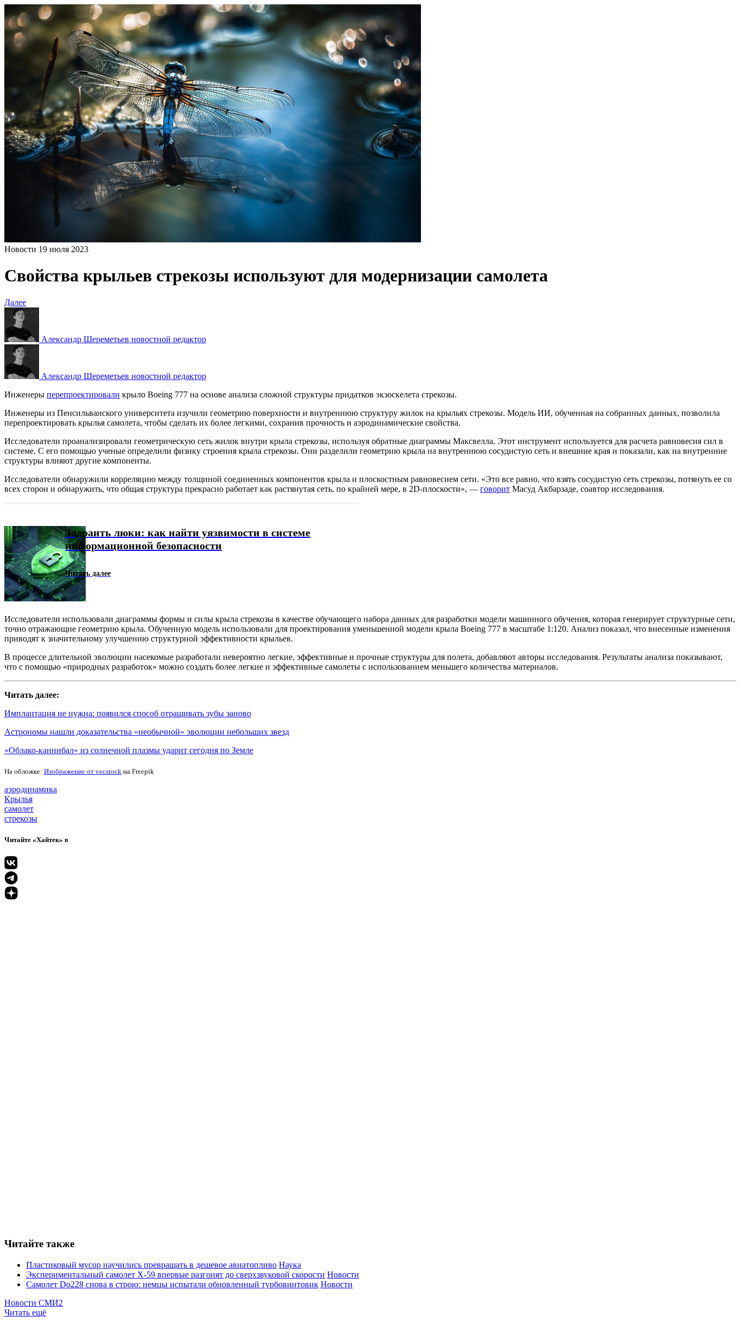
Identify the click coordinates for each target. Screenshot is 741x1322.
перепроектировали (83, 394)
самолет (19, 808)
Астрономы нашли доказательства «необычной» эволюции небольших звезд (146, 731)
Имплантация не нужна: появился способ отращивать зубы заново (127, 713)
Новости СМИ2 (33, 1302)
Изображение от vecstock (83, 771)
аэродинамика (30, 789)
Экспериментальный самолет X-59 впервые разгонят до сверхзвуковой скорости (175, 1274)
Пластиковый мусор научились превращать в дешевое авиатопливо (151, 1264)
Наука (290, 1264)
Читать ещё (25, 1312)
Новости (20, 249)
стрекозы (20, 818)
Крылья (18, 799)
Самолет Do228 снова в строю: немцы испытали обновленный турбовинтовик (172, 1284)
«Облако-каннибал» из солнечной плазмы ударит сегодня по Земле (128, 750)
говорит (495, 488)
